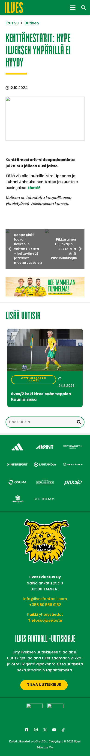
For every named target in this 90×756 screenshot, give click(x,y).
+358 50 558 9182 (45, 604)
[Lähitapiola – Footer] (45, 460)
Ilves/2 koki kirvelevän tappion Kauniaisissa (41, 397)
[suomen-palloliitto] (55, 712)
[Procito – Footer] (72, 478)
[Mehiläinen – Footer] (72, 460)
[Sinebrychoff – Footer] (17, 495)
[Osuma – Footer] (17, 478)
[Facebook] (26, 729)
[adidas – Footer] (17, 443)
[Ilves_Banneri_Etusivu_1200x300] (45, 287)
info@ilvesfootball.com (45, 598)
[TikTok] (63, 729)
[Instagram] (35, 729)
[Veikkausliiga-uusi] (35, 712)
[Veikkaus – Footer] (45, 495)
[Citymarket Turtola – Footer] (72, 443)
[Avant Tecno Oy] (45, 443)
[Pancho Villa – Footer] (45, 478)
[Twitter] (45, 729)
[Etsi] (79, 422)
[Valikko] (72, 7)
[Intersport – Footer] (17, 460)
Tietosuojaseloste (45, 620)
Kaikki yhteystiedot (45, 614)
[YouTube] (54, 729)
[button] (83, 7)
